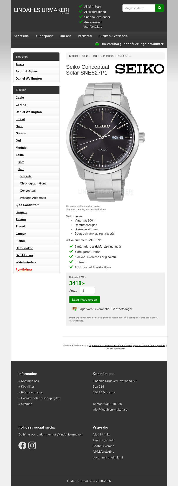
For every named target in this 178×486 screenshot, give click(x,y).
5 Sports (25, 176)
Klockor (73, 55)
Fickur (20, 241)
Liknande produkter (115, 348)
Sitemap (26, 404)
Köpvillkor (27, 386)
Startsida (21, 36)
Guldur (21, 233)
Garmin (21, 133)
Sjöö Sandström (27, 205)
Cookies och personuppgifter (41, 398)
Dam (21, 162)
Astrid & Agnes (27, 71)
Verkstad (85, 36)
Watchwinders (26, 262)
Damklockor (24, 255)
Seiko (20, 155)
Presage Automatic (33, 197)
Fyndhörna (24, 269)
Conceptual (28, 190)
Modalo (21, 147)
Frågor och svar (32, 392)
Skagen (21, 212)
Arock (20, 64)
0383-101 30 (113, 404)
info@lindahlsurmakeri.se (110, 409)
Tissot (20, 226)
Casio (20, 97)
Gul (18, 140)
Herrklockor (24, 248)
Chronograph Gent (33, 183)
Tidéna (21, 219)
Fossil (20, 119)
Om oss (65, 36)
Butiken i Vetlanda (113, 36)
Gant (19, 126)
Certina (21, 104)
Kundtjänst (44, 36)
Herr (21, 169)
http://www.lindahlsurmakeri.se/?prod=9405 (110, 345)
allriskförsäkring (103, 246)
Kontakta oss (30, 381)
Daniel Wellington (29, 78)
